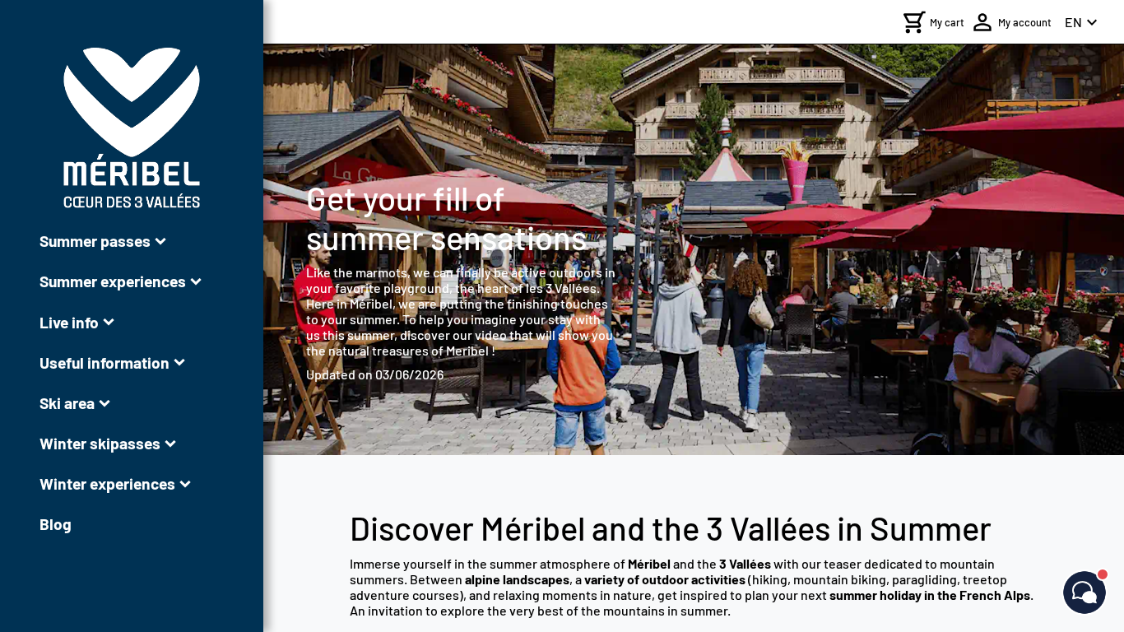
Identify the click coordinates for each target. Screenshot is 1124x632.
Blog (55, 523)
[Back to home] (131, 127)
